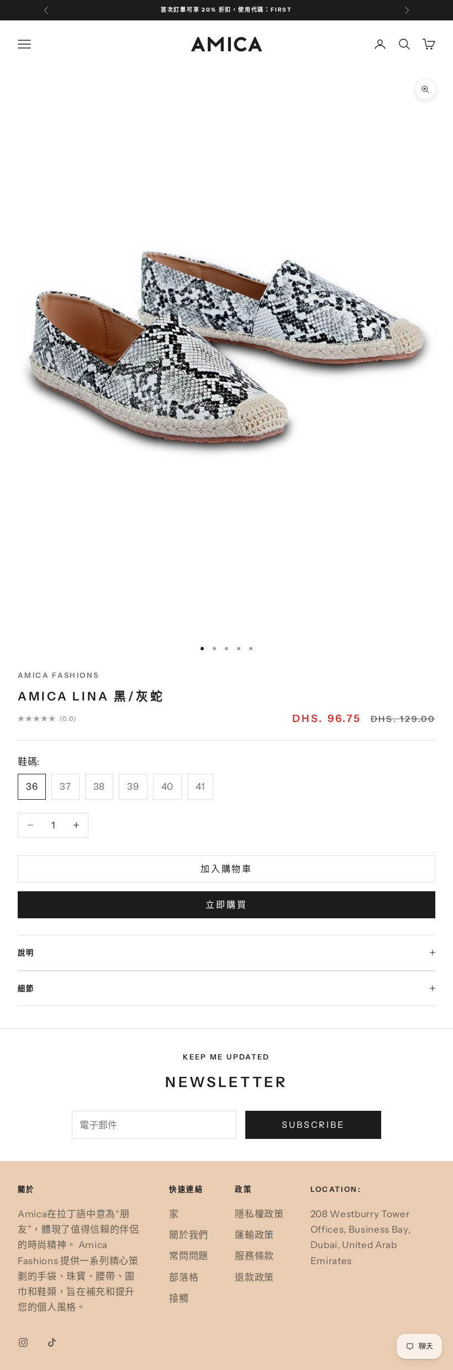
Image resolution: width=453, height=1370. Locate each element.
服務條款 (254, 1255)
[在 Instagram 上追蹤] (23, 1342)
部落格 (183, 1277)
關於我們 (188, 1234)
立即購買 (226, 904)
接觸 (178, 1298)
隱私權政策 (259, 1213)
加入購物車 (226, 868)
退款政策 (254, 1277)
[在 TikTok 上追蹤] (51, 1342)
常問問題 (188, 1255)
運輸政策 (254, 1234)
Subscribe (313, 1124)
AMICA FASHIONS (58, 675)
